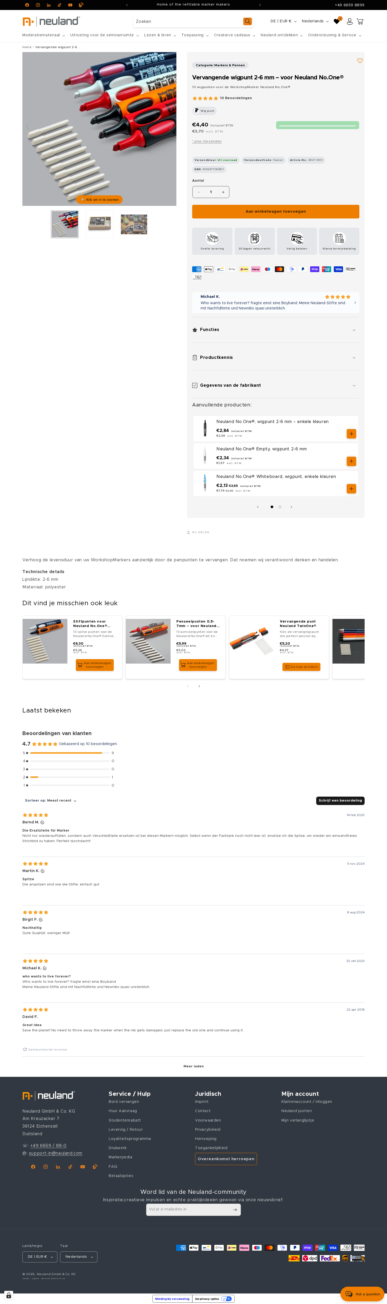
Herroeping (206, 1139)
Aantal (198, 180)
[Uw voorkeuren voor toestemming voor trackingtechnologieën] (8, 1295)
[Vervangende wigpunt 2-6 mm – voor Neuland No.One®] (65, 224)
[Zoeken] (247, 21)
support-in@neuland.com (55, 1153)
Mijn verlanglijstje (297, 1120)
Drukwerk (118, 1148)
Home (27, 47)
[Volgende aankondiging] (260, 5)
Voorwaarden (208, 1120)
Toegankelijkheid (211, 1148)
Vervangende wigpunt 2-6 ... (58, 47)
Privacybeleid (208, 1130)
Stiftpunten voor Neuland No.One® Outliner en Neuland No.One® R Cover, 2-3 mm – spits (94, 624)
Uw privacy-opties (207, 1298)
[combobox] (193, 21)
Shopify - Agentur (31, 1278)
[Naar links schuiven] (259, 507)
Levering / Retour (126, 1130)
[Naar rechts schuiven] (293, 507)
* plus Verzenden (207, 141)
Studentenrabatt (125, 1120)
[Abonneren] (235, 1210)
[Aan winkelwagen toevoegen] (351, 434)
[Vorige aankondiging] (127, 5)
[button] (43, 35)
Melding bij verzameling (172, 1298)
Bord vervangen (124, 1102)
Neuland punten (296, 1111)
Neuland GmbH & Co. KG (56, 1274)
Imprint (202, 1102)
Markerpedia (120, 1157)
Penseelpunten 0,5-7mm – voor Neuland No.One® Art (197, 624)
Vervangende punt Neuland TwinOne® (298, 624)
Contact (203, 1111)
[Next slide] (171, 126)
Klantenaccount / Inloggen (306, 1102)
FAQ (113, 1167)
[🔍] (99, 129)
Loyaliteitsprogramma (130, 1139)
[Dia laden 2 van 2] (280, 507)
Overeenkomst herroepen (226, 1159)
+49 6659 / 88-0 (48, 1146)
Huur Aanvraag (123, 1111)
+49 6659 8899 (350, 5)
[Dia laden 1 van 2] (272, 507)
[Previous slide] (27, 126)
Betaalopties (121, 1176)
